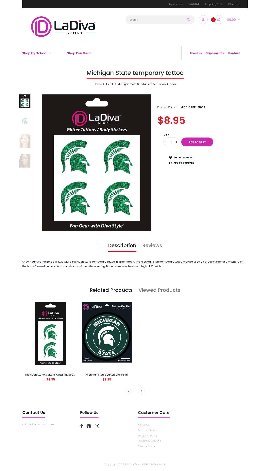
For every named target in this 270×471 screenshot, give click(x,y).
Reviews (152, 245)
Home (98, 84)
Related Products (111, 290)
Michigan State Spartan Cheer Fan (107, 374)
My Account (176, 4)
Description (122, 245)
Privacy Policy (146, 446)
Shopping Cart (213, 4)
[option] (96, 162)
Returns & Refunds (149, 441)
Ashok (110, 84)
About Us (143, 425)
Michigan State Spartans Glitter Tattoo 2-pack (53, 374)
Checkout (234, 4)
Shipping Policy (147, 435)
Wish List (194, 4)
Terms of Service (148, 430)
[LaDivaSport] (63, 37)
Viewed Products (159, 290)
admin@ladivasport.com (38, 424)
